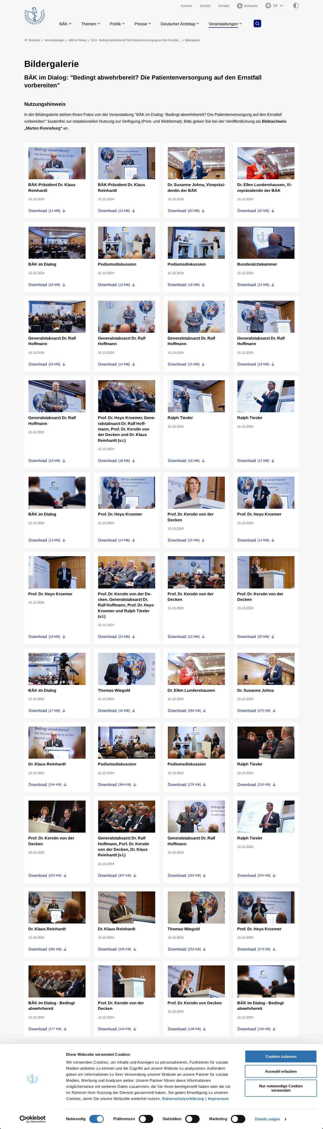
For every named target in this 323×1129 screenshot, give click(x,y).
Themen (88, 24)
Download (44, 211)
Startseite (34, 40)
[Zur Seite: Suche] (257, 23)
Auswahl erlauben (281, 1071)
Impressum (218, 1098)
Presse (140, 24)
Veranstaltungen (223, 24)
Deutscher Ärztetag (178, 24)
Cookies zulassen (281, 1056)
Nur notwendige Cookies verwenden (281, 1088)
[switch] (146, 1119)
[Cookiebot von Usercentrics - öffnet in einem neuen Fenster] (33, 1119)
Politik (115, 24)
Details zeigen (267, 1119)
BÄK (63, 24)
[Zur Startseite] (34, 16)
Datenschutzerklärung (183, 1098)
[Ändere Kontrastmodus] (296, 5)
